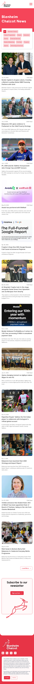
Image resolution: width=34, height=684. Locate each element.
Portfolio (19, 42)
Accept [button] (7, 677)
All (4, 31)
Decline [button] (14, 677)
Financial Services (15, 38)
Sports (6, 45)
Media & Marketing (9, 42)
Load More (25, 568)
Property (26, 42)
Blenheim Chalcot (12, 31)
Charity (19, 35)
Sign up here (16, 593)
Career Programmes (9, 35)
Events (6, 38)
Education (26, 35)
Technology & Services (17, 45)
